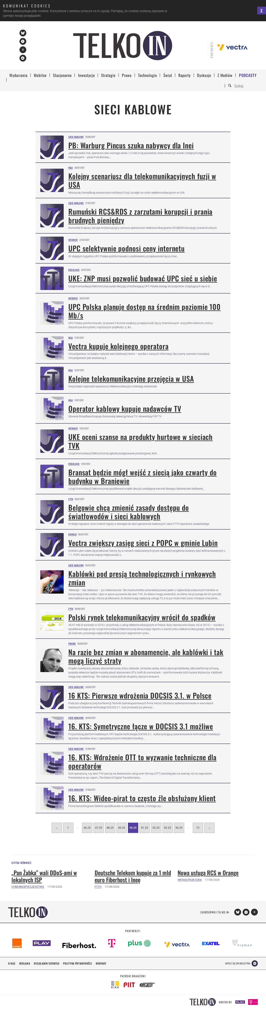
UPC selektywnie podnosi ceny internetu (126, 248)
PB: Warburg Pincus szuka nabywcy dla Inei (131, 145)
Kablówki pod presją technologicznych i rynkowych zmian (142, 578)
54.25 (178, 827)
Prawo (72, 643)
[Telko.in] (123, 45)
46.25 (87, 827)
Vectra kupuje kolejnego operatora (118, 346)
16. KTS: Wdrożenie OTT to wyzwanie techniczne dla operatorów (142, 761)
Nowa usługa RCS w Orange (208, 872)
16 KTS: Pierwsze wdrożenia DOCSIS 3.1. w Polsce (139, 695)
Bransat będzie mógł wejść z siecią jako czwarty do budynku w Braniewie (142, 476)
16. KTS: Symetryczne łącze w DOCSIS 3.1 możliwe (140, 726)
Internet (73, 239)
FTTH (70, 499)
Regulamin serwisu (46, 963)
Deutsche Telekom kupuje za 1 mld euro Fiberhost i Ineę (133, 876)
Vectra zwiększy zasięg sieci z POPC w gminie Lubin (143, 542)
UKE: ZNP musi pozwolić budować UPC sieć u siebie (142, 278)
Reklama (24, 963)
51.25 (144, 827)
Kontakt (101, 963)
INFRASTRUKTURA (190, 879)
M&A (70, 167)
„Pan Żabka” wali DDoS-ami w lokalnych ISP (44, 876)
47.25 (98, 827)
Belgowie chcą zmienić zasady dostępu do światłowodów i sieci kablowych (128, 511)
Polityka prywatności (77, 963)
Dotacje (72, 534)
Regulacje (73, 269)
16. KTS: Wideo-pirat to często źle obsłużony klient (142, 798)
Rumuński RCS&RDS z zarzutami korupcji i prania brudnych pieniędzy (140, 215)
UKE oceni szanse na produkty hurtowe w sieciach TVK (140, 441)
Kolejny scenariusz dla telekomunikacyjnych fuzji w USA (142, 180)
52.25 (155, 827)
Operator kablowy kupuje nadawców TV (124, 408)
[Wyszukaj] (230, 86)
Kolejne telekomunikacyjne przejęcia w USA (131, 378)
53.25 (167, 827)
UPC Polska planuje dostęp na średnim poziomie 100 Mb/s (144, 311)
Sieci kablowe (76, 136)
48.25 (110, 827)
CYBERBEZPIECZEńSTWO (27, 886)
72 (197, 827)
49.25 (121, 827)
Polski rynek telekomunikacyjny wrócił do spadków (142, 617)
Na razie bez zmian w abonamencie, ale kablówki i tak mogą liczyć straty (145, 656)
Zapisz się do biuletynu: (238, 963)
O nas (11, 963)
